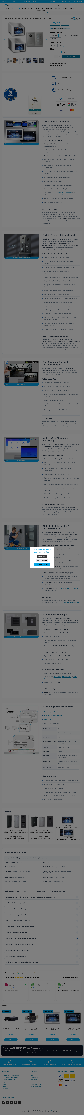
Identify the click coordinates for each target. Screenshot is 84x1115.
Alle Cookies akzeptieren (42, 564)
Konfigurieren (42, 556)
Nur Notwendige (42, 560)
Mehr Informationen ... (44, 552)
